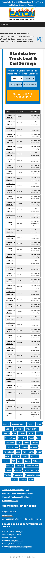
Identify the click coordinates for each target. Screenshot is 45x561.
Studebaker (18, 475)
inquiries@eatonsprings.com (20, 546)
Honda (26, 442)
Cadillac (9, 428)
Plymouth (19, 465)
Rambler (17, 470)
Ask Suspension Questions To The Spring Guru (21, 518)
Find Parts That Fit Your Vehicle (23, 95)
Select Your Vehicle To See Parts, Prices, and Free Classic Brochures (22, 72)
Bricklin (31, 424)
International (9, 451)
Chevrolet (19, 428)
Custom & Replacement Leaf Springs (17, 493)
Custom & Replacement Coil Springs (17, 497)
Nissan (27, 461)
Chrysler (6, 433)
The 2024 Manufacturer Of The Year (26, 2)
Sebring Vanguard (31, 470)
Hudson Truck (12, 447)
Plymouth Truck (32, 465)
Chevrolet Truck (32, 428)
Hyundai (33, 447)
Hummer (24, 447)
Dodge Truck (10, 438)
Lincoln (25, 456)
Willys (31, 479)
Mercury (6, 461)
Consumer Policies (10, 500)
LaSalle (16, 456)
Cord (14, 433)
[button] (3, 24)
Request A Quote (9, 511)
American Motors (18, 424)
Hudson (35, 442)
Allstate (6, 424)
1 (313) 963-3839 (16, 540)
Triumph (23, 479)
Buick (39, 424)
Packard (9, 465)
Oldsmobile (37, 461)
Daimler (22, 433)
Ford (38, 438)
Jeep (18, 451)
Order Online (7, 515)
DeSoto (31, 433)
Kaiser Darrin (28, 451)
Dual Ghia (22, 438)
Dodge (39, 433)
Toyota (14, 479)
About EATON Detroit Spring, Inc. (15, 489)
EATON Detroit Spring (22, 14)
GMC (19, 442)
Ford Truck (10, 442)
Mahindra (34, 456)
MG (13, 461)
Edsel (31, 438)
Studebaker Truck (32, 475)
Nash (20, 461)
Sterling (7, 475)
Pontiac (8, 470)
